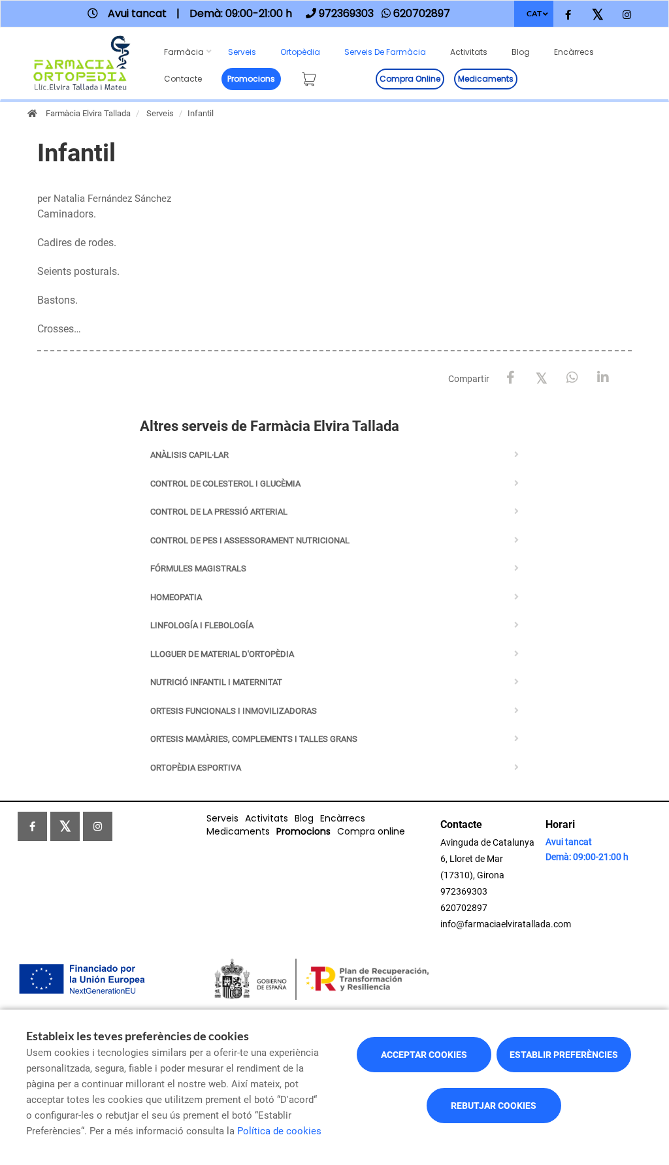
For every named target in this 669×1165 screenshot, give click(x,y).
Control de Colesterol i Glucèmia (225, 483)
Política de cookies (279, 1131)
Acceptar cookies (424, 1054)
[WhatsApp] (572, 377)
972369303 (463, 891)
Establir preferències (564, 1054)
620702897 (463, 907)
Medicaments (486, 78)
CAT (534, 13)
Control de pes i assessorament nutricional (250, 540)
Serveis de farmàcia (385, 51)
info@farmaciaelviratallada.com (505, 924)
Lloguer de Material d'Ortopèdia (222, 654)
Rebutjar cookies (493, 1105)
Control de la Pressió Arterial (218, 512)
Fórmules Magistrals (198, 568)
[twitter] (597, 15)
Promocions (251, 78)
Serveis (242, 51)
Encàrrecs (574, 51)
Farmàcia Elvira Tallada (88, 113)
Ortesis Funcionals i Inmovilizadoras (233, 711)
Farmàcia (184, 51)
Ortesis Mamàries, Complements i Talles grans (253, 739)
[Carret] (311, 76)
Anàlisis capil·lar (189, 455)
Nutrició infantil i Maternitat (216, 682)
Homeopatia (176, 597)
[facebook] (568, 15)
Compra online (410, 78)
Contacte (183, 78)
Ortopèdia (300, 51)
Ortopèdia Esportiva (195, 768)
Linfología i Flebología (201, 625)
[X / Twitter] (541, 377)
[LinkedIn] (602, 377)
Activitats (468, 51)
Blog (521, 51)
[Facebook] (510, 377)
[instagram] (627, 15)
